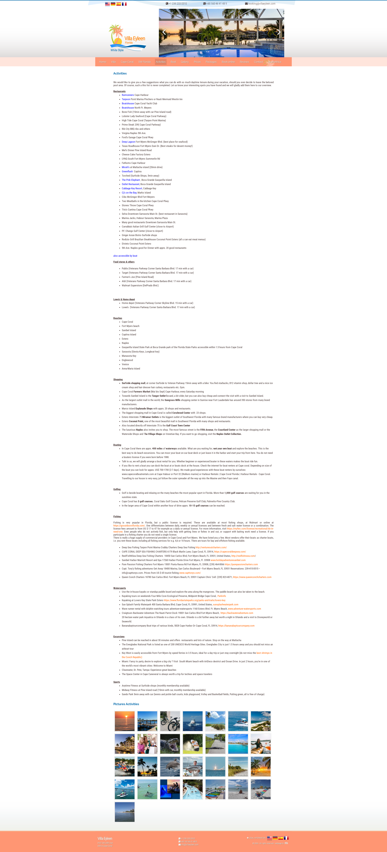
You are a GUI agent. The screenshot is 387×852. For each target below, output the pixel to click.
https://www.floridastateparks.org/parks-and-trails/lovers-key (194, 600)
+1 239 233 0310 (177, 3)
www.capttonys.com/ (190, 572)
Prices (197, 61)
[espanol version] (118, 4)
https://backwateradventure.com (237, 612)
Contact (258, 61)
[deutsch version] (113, 4)
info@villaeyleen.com (189, 844)
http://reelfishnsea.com (243, 555)
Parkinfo (222, 595)
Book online (228, 61)
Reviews (244, 61)
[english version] (107, 4)
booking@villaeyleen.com (261, 3)
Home (102, 61)
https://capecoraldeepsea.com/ (230, 551)
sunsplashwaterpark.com (225, 604)
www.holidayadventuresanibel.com (228, 560)
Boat (173, 61)
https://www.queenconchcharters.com (252, 577)
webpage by (279, 843)
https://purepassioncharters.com (241, 564)
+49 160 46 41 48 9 (216, 3)
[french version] (124, 4)
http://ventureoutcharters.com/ (211, 547)
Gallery (185, 61)
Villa (113, 61)
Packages (211, 61)
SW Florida (144, 61)
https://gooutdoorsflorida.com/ (129, 525)
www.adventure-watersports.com (244, 608)
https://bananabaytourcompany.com (236, 625)
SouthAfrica (274, 61)
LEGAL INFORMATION (257, 838)
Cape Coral (127, 61)
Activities (161, 61)
